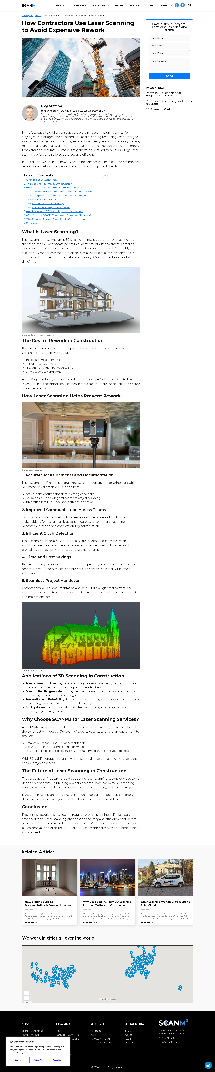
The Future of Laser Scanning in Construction (55, 219)
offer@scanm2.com (168, 1042)
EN (189, 5)
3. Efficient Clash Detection (49, 199)
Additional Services (100, 1043)
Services (61, 5)
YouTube (129, 1035)
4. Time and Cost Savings (48, 203)
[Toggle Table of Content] (104, 175)
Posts (151, 5)
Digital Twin (99, 5)
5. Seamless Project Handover (51, 207)
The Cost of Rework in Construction (49, 183)
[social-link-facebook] (177, 5)
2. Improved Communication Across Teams (59, 195)
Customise (19, 1060)
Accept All (57, 1060)
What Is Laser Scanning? (41, 179)
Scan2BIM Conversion (34, 1035)
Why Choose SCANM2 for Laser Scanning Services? (58, 215)
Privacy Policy (16, 1052)
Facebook (130, 1043)
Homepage (27, 15)
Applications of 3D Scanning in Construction (54, 211)
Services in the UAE (100, 1039)
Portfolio (136, 5)
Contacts (166, 5)
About (59, 1031)
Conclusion (33, 223)
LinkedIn (129, 1031)
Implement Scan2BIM (67, 1035)
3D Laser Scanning (32, 1031)
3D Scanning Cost (158, 109)
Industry (119, 5)
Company (78, 5)
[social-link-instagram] (182, 5)
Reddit (128, 1039)
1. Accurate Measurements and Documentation (61, 191)
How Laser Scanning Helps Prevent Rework (54, 187)
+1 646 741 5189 (167, 1037)
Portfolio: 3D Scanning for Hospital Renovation (163, 94)
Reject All (38, 1060)
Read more (31, 922)
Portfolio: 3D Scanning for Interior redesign (169, 102)
